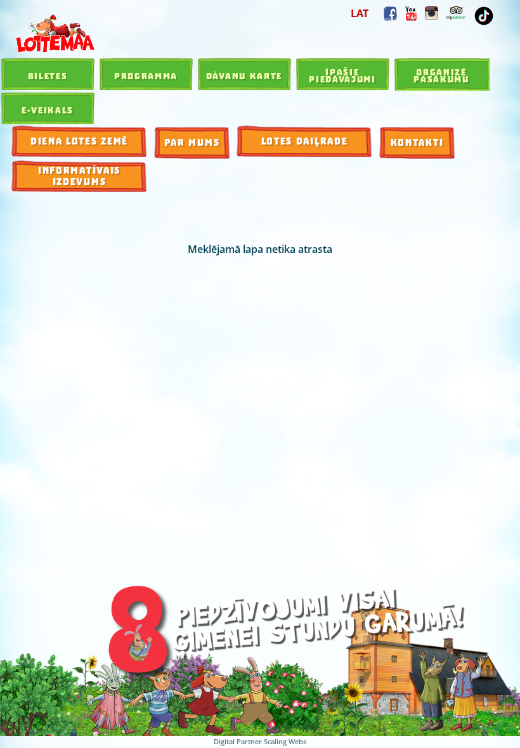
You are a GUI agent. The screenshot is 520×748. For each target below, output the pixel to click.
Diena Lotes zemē (79, 142)
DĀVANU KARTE (244, 76)
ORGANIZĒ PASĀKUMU (441, 76)
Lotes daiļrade (304, 142)
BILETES (48, 76)
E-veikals (48, 110)
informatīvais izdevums (79, 176)
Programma (146, 76)
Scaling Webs (285, 741)
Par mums (192, 143)
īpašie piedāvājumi (342, 76)
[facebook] (390, 13)
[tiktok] (483, 15)
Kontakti (417, 143)
